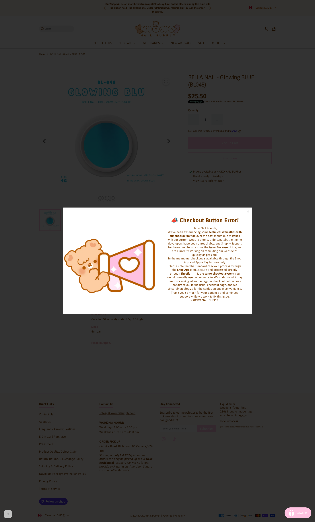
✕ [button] (248, 211)
